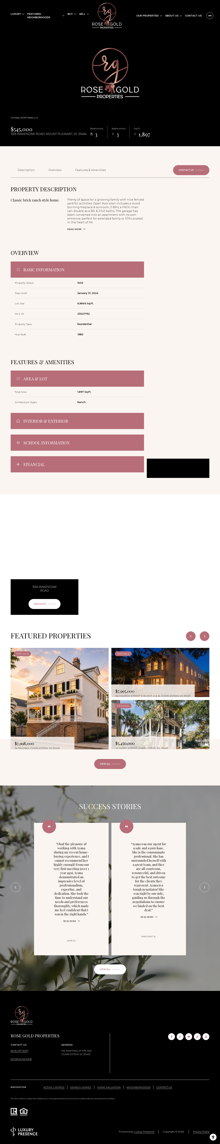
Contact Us (193, 15)
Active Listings (53, 1087)
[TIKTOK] (197, 1036)
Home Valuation (109, 1087)
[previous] (191, 636)
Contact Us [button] (164, 1087)
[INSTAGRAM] (180, 1036)
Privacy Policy (201, 1131)
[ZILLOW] (205, 1036)
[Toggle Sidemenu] (209, 15)
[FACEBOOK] (171, 1036)
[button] (191, 170)
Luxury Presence (144, 1131)
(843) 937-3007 (19, 1050)
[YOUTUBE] (188, 1036)
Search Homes (80, 1087)
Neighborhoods (138, 1087)
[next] (204, 636)
